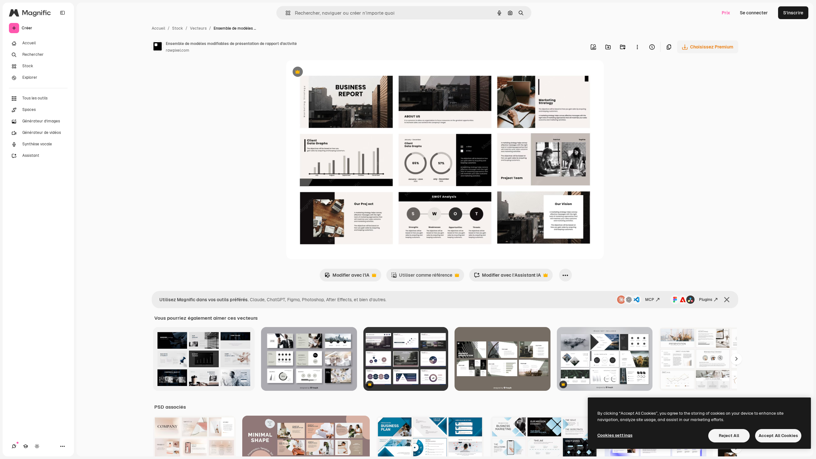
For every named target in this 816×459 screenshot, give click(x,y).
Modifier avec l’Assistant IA (507, 276)
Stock (177, 28)
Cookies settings (614, 435)
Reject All (729, 435)
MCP (649, 299)
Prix (726, 13)
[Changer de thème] (37, 446)
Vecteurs (198, 28)
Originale (328, 72)
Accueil (158, 28)
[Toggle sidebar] (62, 13)
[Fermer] (727, 299)
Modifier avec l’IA (346, 276)
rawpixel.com (177, 50)
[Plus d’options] (637, 46)
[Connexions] (14, 446)
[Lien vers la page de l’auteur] (157, 47)
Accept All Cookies (778, 435)
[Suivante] (736, 359)
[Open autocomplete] (285, 13)
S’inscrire (793, 13)
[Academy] (25, 446)
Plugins (705, 299)
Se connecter (754, 13)
